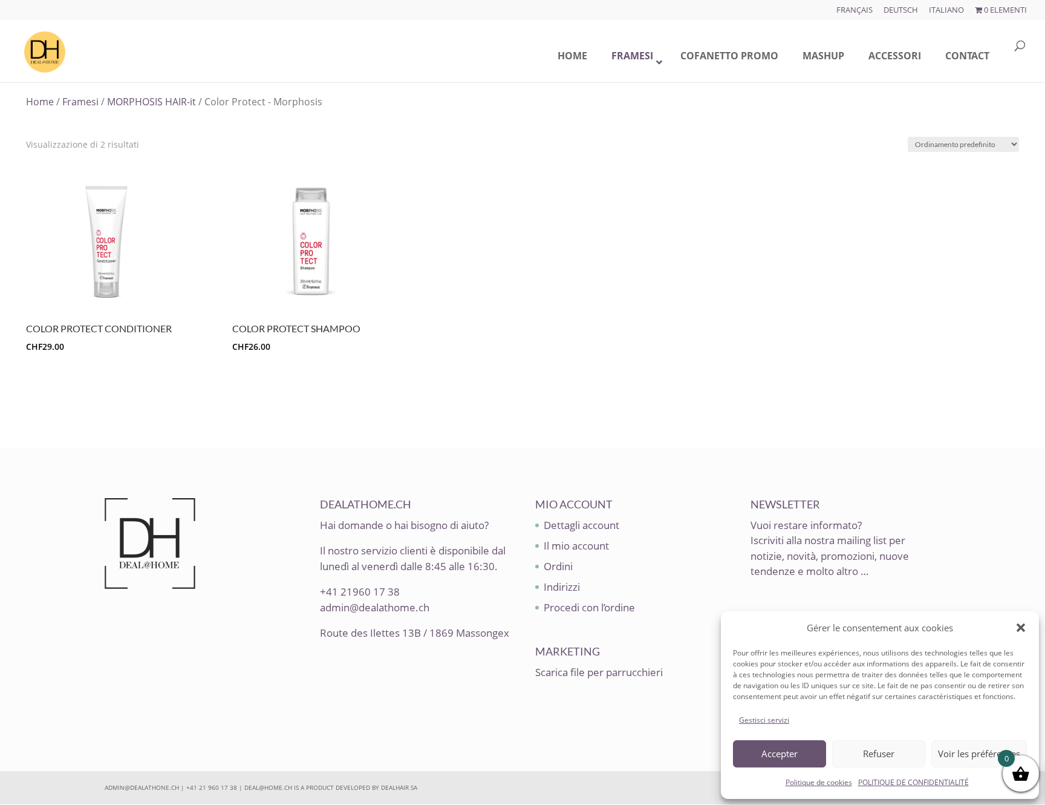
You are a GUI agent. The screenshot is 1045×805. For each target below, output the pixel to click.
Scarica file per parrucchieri (599, 672)
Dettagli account (581, 525)
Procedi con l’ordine (589, 607)
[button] (1021, 628)
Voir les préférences (979, 754)
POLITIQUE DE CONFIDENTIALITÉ (913, 782)
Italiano (946, 10)
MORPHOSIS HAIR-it (151, 101)
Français (854, 10)
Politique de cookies (819, 782)
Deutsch (901, 10)
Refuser (878, 754)
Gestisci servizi (764, 720)
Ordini (558, 566)
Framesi (80, 101)
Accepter (779, 754)
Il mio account (576, 546)
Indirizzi (562, 587)
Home (40, 101)
